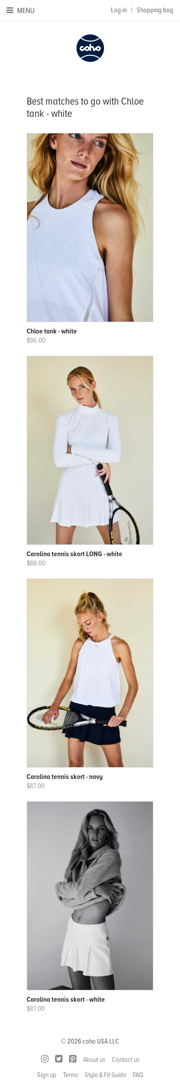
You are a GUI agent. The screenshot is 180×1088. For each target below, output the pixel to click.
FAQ (138, 1075)
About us (94, 1059)
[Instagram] (44, 1059)
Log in (119, 10)
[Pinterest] (72, 1059)
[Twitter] (58, 1059)
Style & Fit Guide (105, 1075)
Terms (70, 1075)
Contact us (125, 1059)
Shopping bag (155, 10)
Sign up (46, 1075)
